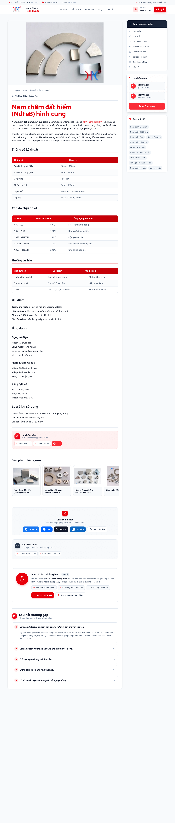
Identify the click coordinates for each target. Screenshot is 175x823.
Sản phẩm (76, 9)
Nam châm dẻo (139, 51)
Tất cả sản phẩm (140, 41)
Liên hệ (110, 9)
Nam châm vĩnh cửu (26, 553)
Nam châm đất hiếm (50, 553)
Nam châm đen (136, 137)
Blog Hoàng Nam (140, 62)
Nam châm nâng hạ (138, 142)
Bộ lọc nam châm (140, 57)
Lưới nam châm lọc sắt (140, 152)
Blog (100, 9)
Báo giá (160, 9)
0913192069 (61, 2)
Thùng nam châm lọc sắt (140, 163)
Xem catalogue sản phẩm (72, 595)
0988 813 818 (24, 443)
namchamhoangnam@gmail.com (152, 2)
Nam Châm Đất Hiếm (32, 90)
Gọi (44, 595)
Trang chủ (63, 9)
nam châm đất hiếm (92, 121)
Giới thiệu (89, 9)
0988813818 (25, 2)
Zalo (58, 443)
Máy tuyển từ (155, 168)
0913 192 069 (145, 10)
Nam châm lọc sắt (138, 168)
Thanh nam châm (137, 157)
